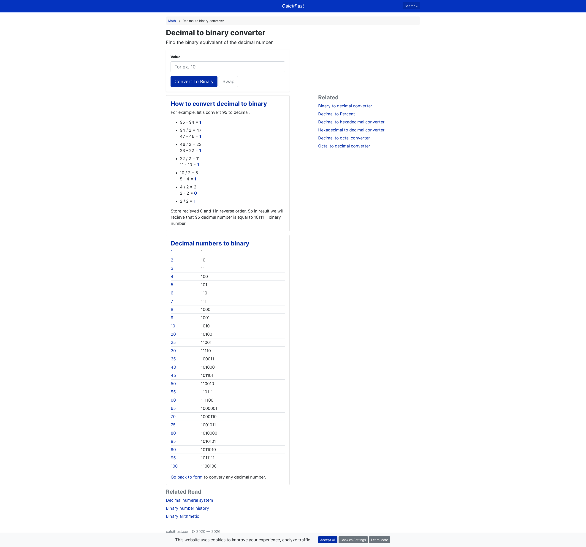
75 (173, 424)
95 (173, 457)
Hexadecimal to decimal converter (351, 130)
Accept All (327, 540)
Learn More (379, 540)
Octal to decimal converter (344, 146)
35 (173, 359)
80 (173, 433)
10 (173, 326)
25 (173, 342)
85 (173, 441)
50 (173, 383)
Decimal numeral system (189, 500)
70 (173, 416)
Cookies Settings (353, 540)
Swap (228, 81)
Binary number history (187, 508)
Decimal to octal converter (344, 138)
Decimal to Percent (336, 114)
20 (173, 334)
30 (173, 350)
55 (173, 391)
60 (173, 400)
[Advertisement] (369, 60)
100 (174, 466)
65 (173, 408)
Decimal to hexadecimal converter (351, 122)
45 (173, 375)
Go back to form (187, 477)
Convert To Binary (194, 81)
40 (173, 367)
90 (173, 449)
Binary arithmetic (182, 516)
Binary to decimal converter (345, 105)
